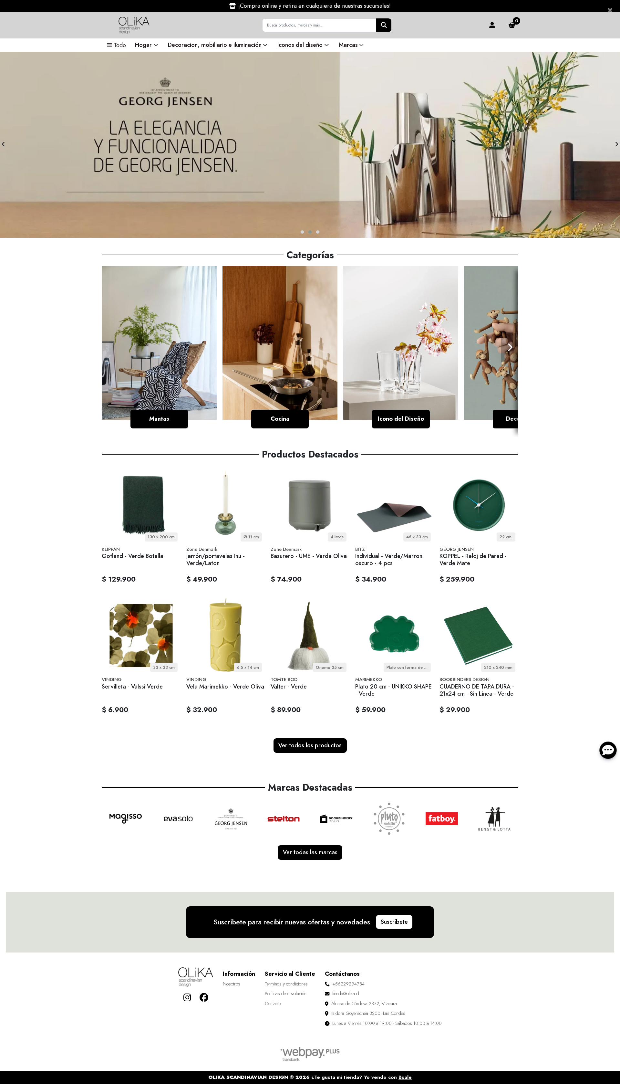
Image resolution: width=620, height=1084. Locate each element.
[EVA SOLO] (178, 819)
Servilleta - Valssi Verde (132, 686)
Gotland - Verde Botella (132, 556)
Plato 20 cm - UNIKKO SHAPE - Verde (393, 690)
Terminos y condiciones (286, 984)
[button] (302, 232)
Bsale (405, 1077)
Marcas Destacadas (310, 787)
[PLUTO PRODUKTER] (389, 819)
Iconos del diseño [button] (300, 45)
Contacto (273, 1003)
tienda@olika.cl (345, 993)
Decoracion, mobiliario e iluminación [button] (215, 45)
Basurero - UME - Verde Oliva (309, 556)
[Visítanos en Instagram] (187, 997)
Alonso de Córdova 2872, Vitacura (364, 1003)
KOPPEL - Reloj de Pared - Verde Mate (473, 559)
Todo (120, 45)
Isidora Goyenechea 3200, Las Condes (368, 1013)
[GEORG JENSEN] (231, 819)
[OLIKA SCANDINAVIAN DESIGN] (134, 25)
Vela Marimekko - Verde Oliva (225, 686)
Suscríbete (394, 922)
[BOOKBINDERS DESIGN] (336, 819)
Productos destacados (310, 454)
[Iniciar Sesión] (492, 25)
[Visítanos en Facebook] (204, 997)
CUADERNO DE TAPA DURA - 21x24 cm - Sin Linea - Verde (476, 690)
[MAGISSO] (126, 819)
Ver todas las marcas (310, 852)
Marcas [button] (348, 45)
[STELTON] (284, 819)
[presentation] (3, 144)
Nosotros (231, 984)
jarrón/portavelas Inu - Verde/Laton (215, 559)
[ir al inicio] (195, 977)
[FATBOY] (442, 819)
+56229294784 (348, 984)
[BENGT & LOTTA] (494, 819)
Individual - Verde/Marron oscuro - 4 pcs (388, 559)
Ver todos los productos (310, 745)
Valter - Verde (289, 686)
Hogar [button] (143, 45)
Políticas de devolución (285, 993)
